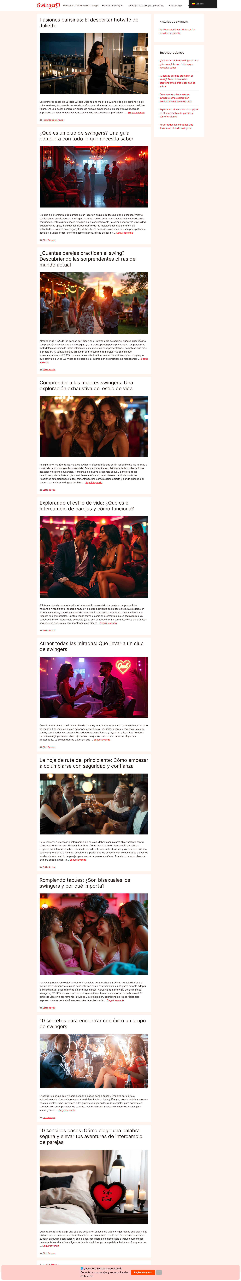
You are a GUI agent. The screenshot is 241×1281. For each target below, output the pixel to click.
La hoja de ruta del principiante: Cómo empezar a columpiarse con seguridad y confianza (94, 763)
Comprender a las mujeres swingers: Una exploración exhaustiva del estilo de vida (86, 385)
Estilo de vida (49, 369)
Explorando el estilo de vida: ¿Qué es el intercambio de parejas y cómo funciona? (87, 506)
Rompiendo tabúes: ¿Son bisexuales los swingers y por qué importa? (85, 883)
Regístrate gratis (143, 1272)
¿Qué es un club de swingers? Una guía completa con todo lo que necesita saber (86, 136)
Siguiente (53, 1264)
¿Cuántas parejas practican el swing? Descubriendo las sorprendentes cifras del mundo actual (88, 259)
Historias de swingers (112, 5)
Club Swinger (176, 5)
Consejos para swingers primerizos (146, 5)
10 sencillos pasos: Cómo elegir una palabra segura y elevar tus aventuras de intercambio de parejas (91, 1136)
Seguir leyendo (136, 112)
